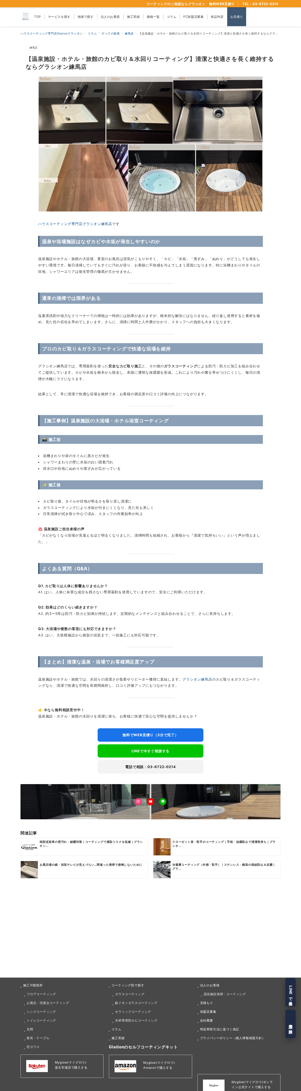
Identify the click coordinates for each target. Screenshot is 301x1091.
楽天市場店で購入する (71, 1067)
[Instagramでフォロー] (138, 801)
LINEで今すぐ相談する (151, 751)
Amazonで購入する (158, 1067)
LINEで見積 (290, 992)
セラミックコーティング (133, 1011)
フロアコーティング (41, 994)
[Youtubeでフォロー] (150, 801)
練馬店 (34, 47)
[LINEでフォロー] (162, 801)
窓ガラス (33, 1047)
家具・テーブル (38, 1038)
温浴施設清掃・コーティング (225, 994)
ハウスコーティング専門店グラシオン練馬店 (75, 224)
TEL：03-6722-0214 (260, 4)
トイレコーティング (41, 1020)
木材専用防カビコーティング (136, 1020)
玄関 (30, 1029)
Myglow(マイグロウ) (70, 1062)
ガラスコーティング (129, 994)
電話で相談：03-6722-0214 (150, 767)
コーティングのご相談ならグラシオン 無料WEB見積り (190, 4)
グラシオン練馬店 (197, 679)
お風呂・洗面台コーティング (48, 1003)
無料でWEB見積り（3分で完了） (150, 735)
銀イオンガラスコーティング (136, 1003)
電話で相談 (290, 1024)
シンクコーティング (41, 1011)
